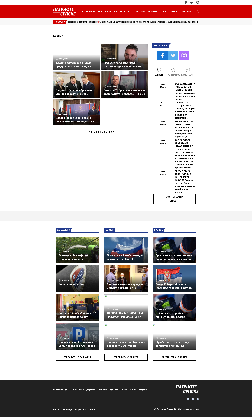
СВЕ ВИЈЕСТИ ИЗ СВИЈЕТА (126, 357)
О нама (56, 409)
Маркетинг (80, 409)
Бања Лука (111, 11)
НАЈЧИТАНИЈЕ (173, 74)
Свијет (164, 11)
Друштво (125, 11)
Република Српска (92, 11)
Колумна (187, 11)
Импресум (68, 409)
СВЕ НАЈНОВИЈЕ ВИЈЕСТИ (174, 199)
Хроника (152, 11)
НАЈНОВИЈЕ (159, 74)
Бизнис (175, 11)
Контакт (92, 409)
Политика (139, 11)
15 (110, 131)
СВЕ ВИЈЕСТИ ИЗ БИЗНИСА (174, 357)
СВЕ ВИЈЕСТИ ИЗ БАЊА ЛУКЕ (77, 357)
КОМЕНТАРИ (187, 74)
